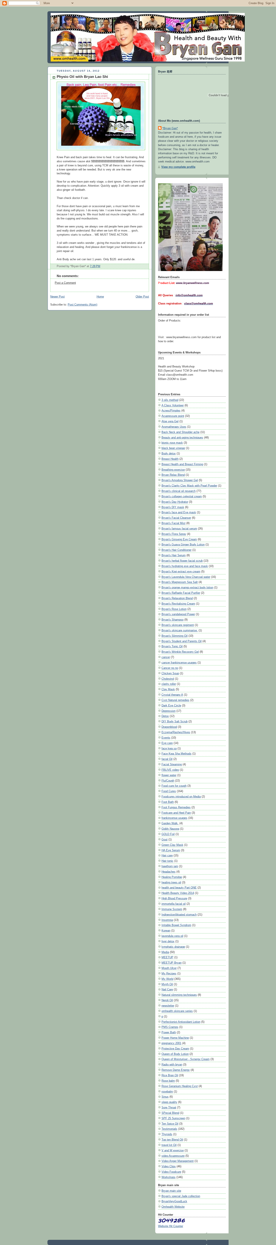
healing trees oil (171, 882)
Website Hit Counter (170, 1226)
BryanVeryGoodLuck (174, 1201)
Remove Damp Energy (176, 1070)
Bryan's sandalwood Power (178, 614)
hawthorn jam (170, 866)
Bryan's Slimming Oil (175, 635)
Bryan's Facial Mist (173, 523)
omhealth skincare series (177, 1011)
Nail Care (167, 989)
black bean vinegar (173, 448)
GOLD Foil (168, 834)
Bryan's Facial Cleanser (176, 517)
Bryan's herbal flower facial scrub (182, 560)
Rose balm (168, 1080)
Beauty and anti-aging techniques (182, 437)
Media (165, 952)
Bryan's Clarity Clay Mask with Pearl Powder (189, 485)
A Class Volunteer (173, 405)
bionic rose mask (172, 442)
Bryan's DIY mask (173, 507)
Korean (166, 930)
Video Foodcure (171, 1171)
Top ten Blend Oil (172, 1139)
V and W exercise (173, 1150)
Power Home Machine (175, 1037)
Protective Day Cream (175, 1048)
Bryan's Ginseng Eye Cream (179, 539)
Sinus (165, 1096)
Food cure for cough (174, 785)
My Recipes (169, 973)
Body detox (169, 453)
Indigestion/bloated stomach (179, 914)
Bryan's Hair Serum (174, 555)
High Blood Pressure (174, 898)
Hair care (167, 855)
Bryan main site (171, 1190)
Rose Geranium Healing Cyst (180, 1086)
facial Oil (167, 759)
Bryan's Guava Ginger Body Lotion (183, 544)
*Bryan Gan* (170, 128)
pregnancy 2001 (171, 1043)
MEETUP (167, 957)
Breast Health (170, 458)
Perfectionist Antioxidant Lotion (181, 1021)
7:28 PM (95, 266)
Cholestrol (168, 678)
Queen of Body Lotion (175, 1054)
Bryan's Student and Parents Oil (182, 641)
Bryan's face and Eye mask (179, 512)
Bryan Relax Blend (173, 474)
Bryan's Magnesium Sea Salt (180, 582)
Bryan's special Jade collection (181, 1196)
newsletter (168, 1005)
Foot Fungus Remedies (176, 807)
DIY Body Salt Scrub (175, 721)
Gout (165, 839)
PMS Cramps (170, 1027)
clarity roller (169, 684)
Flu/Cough (168, 780)
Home (100, 296)
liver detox (168, 941)
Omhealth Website (173, 1206)
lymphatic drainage (173, 946)
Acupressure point (173, 416)
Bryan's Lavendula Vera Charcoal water (186, 576)
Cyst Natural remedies (175, 700)
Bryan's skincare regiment (178, 625)
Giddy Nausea (170, 828)
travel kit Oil (169, 1145)
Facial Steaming (172, 764)
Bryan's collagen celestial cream (182, 496)
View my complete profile (178, 167)
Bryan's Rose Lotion (174, 609)
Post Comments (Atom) (82, 304)
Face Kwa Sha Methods (176, 753)
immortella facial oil (174, 903)
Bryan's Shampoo (172, 619)
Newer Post (57, 296)
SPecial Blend (170, 1112)
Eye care (167, 743)
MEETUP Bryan (172, 962)
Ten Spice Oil (170, 1123)
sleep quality (169, 1102)
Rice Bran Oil (170, 1075)
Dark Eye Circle (171, 705)
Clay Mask (168, 689)
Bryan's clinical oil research (179, 491)
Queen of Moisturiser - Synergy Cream (186, 1059)
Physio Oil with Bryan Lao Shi (82, 77)
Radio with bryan (172, 1064)
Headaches (169, 871)
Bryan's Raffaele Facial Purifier (181, 592)
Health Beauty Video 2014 (178, 893)
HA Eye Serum (171, 850)
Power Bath (169, 1032)
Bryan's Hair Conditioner (176, 550)
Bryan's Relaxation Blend (177, 598)
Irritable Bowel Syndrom (176, 925)
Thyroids (167, 1134)
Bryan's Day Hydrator (175, 501)
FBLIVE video (170, 769)
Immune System (172, 909)
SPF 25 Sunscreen (173, 1118)
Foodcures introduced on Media (181, 796)
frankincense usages (174, 817)
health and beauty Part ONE (179, 887)
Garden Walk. (170, 823)
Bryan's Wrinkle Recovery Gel (180, 651)
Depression (169, 710)
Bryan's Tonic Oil (172, 646)
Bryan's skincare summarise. (180, 630)
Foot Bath (168, 802)
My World (167, 978)
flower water (169, 775)
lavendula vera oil (172, 936)
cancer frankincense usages (179, 662)
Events (166, 737)
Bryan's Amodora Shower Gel (180, 480)
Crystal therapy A (172, 694)
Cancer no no (170, 668)
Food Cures (169, 791)
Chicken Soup (170, 673)
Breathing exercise (173, 469)
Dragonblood (169, 726)
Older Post (142, 296)
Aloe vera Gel (170, 421)
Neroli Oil (167, 1000)
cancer (166, 657)
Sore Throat (169, 1107)
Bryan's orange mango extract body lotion (187, 587)
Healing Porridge (172, 877)
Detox (165, 716)
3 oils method (170, 400)
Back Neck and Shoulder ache (180, 432)
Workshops (169, 1177)
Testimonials (169, 1128)
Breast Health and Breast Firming (182, 464)
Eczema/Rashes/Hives (176, 732)
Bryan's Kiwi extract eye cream (181, 571)
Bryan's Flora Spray (174, 534)
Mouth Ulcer (169, 968)
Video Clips (169, 1166)
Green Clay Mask (172, 844)
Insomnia (167, 920)
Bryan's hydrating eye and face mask (185, 566)
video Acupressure (173, 1155)
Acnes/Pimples (171, 410)
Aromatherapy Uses (174, 426)
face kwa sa (169, 748)
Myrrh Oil (167, 984)
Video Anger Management (178, 1161)
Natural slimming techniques (179, 994)
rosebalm (167, 1091)
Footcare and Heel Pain (176, 812)
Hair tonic (167, 860)
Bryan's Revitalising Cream (178, 603)
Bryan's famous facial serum (179, 528)
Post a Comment (65, 282)
